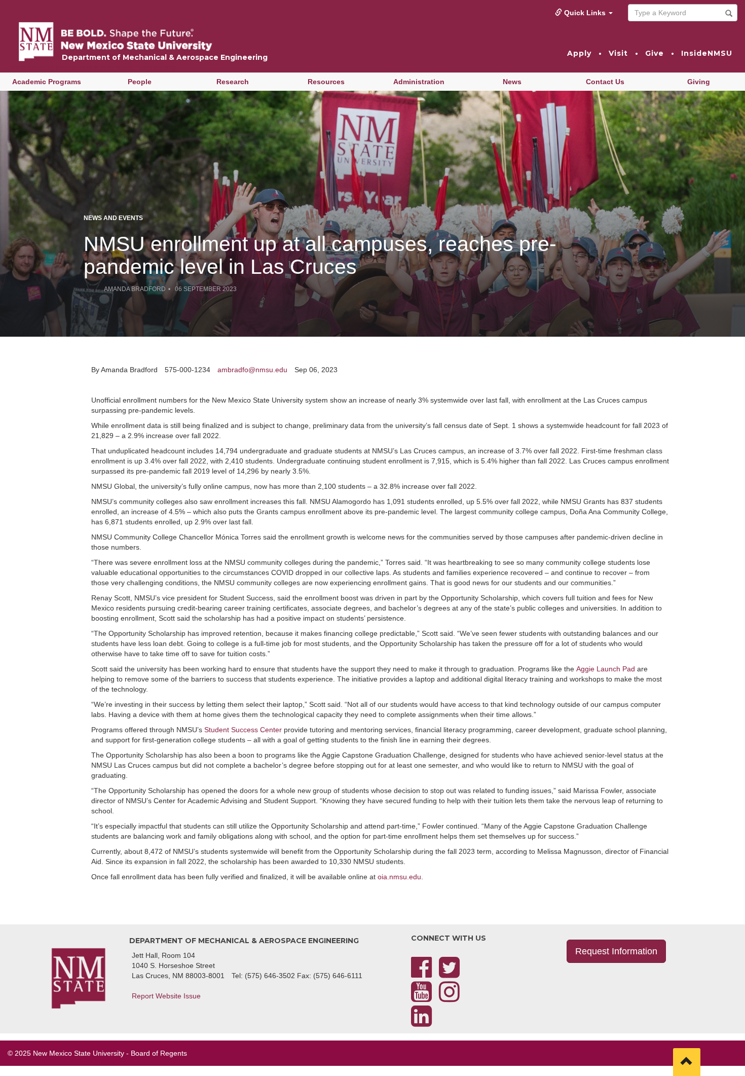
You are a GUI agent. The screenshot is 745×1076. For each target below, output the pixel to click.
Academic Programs (46, 82)
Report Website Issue (166, 996)
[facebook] (421, 974)
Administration (418, 82)
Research (232, 82)
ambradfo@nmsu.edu (252, 370)
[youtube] (421, 998)
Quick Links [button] (585, 13)
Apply (579, 53)
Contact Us (605, 82)
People (140, 82)
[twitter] (449, 974)
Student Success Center (243, 730)
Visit (618, 53)
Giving (698, 82)
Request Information (616, 951)
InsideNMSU (706, 53)
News (512, 82)
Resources (326, 82)
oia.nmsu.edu (399, 877)
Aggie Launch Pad (605, 669)
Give (654, 53)
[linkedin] (421, 1022)
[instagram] (449, 998)
